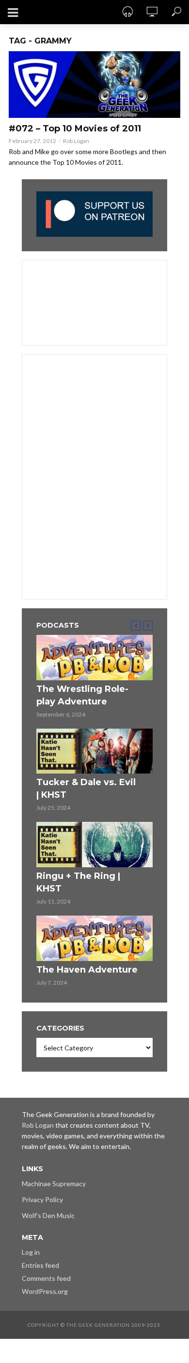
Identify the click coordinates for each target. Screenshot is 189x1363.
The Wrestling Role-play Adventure (82, 695)
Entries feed (40, 1265)
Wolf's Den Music (48, 1215)
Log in (31, 1252)
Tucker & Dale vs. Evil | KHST (86, 788)
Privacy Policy (42, 1199)
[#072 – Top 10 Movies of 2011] (94, 84)
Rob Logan (76, 140)
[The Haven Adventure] (94, 938)
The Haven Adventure (87, 969)
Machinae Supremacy (54, 1183)
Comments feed (46, 1278)
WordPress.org (45, 1291)
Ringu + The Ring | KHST (78, 882)
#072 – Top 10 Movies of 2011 (75, 128)
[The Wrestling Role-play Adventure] (94, 657)
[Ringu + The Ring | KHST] (94, 844)
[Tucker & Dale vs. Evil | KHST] (94, 751)
